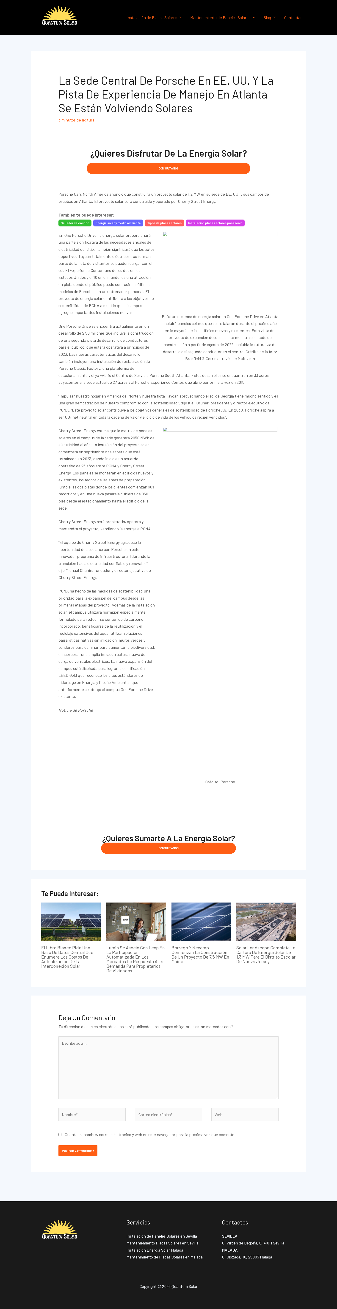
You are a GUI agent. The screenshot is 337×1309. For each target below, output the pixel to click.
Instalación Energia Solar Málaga (155, 1250)
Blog (267, 17)
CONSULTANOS (168, 168)
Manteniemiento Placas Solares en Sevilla (163, 1242)
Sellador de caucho (75, 223)
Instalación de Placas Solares (152, 17)
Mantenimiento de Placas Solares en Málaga (165, 1256)
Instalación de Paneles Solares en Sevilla (162, 1235)
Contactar (293, 17)
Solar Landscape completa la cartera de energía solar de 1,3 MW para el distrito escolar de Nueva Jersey (266, 954)
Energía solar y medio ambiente (118, 223)
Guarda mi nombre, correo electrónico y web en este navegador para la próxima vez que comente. (150, 1134)
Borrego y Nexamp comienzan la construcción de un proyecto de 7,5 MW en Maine (200, 954)
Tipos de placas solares (164, 223)
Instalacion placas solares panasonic (215, 223)
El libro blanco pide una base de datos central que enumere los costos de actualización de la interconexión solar (67, 957)
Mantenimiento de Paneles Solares (220, 17)
